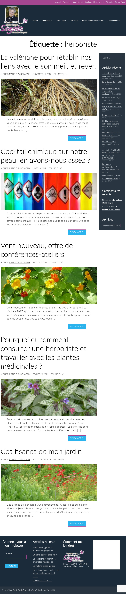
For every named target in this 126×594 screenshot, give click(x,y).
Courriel (9, 554)
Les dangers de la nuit (110, 115)
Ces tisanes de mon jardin (41, 451)
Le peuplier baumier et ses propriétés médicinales (111, 91)
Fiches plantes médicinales (103, 2)
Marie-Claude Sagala (19, 74)
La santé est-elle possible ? (45, 555)
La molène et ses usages (111, 98)
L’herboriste (67, 2)
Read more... (77, 138)
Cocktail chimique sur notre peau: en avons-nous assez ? (110, 124)
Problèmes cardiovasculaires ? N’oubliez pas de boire (110, 167)
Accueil (58, 2)
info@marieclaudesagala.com (76, 566)
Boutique (88, 2)
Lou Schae (106, 207)
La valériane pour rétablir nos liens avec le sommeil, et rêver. (112, 106)
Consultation (78, 2)
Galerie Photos (120, 2)
